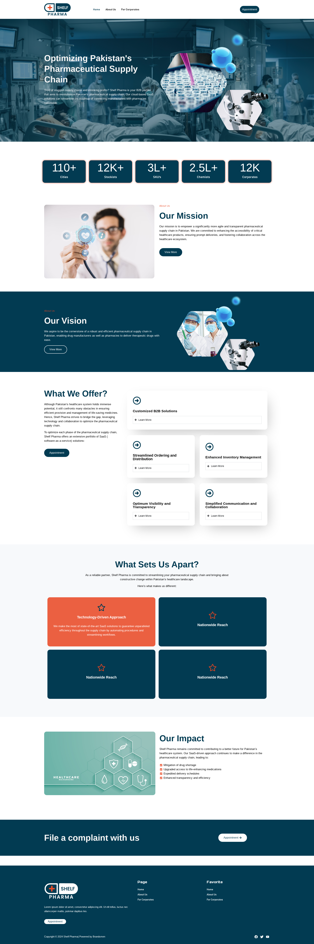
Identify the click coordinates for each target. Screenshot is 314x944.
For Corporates (130, 9)
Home (96, 9)
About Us (110, 9)
